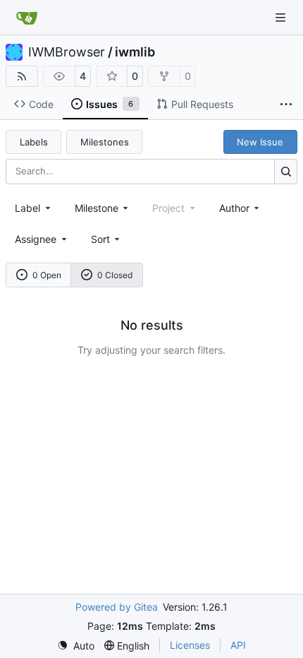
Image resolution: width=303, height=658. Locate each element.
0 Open (46, 275)
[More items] (286, 104)
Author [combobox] (234, 208)
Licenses (190, 645)
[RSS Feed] (22, 76)
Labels (34, 142)
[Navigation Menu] (282, 17)
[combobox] (34, 208)
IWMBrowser (66, 52)
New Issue (260, 142)
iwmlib (135, 52)
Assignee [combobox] (35, 239)
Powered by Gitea (116, 607)
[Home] (27, 17)
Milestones (104, 142)
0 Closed (114, 275)
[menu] (107, 239)
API (238, 645)
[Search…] (285, 171)
